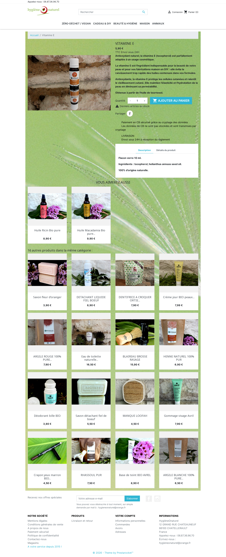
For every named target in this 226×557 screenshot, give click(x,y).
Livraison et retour (82, 520)
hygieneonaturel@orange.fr (175, 542)
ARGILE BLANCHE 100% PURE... (178, 476)
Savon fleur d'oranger (47, 297)
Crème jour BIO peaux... (178, 297)
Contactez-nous (37, 539)
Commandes (122, 524)
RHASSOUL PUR (91, 475)
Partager (130, 113)
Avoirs (119, 528)
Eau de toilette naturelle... (91, 358)
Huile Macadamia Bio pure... (91, 231)
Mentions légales (37, 520)
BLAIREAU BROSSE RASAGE (135, 358)
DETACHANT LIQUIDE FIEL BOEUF (91, 298)
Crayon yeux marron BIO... (47, 476)
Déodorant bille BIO (47, 416)
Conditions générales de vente (45, 524)
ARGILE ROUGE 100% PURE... (47, 358)
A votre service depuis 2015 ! (45, 546)
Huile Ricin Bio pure (47, 230)
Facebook (149, 499)
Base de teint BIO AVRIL (135, 475)
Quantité (120, 100)
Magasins (33, 542)
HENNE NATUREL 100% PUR (178, 358)
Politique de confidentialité (43, 535)
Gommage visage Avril (179, 416)
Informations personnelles (130, 520)
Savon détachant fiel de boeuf (91, 417)
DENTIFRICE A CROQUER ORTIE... (135, 298)
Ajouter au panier (171, 100)
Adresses (120, 531)
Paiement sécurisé (38, 531)
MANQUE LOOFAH (135, 416)
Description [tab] (144, 150)
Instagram (157, 499)
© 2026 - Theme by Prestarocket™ (113, 552)
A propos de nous (38, 528)
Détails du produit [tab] (166, 150)
